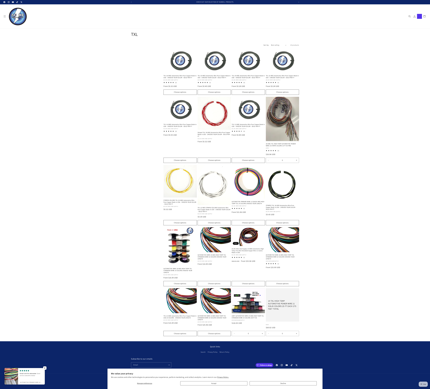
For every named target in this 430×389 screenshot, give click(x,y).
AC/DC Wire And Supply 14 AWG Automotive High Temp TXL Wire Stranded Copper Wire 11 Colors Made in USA (248, 251)
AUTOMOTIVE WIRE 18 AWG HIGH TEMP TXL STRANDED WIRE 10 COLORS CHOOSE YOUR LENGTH (177, 270)
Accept (213, 383)
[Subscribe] (168, 365)
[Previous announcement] (131, 2)
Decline (283, 383)
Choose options (180, 92)
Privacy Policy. (223, 377)
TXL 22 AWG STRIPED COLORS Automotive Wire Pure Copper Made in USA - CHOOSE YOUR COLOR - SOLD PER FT (214, 209)
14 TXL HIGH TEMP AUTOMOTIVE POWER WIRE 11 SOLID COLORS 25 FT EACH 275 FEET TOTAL (282, 305)
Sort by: (266, 45)
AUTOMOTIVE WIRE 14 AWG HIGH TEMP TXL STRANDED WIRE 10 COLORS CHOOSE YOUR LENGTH (212, 318)
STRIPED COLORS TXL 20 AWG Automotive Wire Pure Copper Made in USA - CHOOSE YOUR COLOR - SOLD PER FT (179, 202)
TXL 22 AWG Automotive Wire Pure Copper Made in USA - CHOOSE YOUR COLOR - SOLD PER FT (282, 77)
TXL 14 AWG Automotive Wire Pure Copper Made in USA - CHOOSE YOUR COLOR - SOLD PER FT (180, 125)
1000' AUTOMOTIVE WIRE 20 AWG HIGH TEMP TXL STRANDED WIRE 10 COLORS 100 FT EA (248, 317)
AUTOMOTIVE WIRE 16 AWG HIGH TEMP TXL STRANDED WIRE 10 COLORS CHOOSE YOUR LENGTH (280, 257)
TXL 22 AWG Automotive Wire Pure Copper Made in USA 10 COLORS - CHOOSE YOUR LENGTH (180, 317)
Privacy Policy (212, 352)
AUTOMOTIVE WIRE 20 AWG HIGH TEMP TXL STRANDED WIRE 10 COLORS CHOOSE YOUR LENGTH (212, 257)
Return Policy (224, 352)
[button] (4, 16)
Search (203, 352)
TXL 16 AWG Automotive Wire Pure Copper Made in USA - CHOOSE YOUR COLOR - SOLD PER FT (214, 77)
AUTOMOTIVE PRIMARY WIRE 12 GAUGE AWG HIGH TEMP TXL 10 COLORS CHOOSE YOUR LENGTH (248, 202)
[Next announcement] (298, 2)
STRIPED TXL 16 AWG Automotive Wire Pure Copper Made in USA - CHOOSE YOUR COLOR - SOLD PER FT (281, 207)
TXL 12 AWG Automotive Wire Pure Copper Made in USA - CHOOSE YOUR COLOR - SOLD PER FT (248, 125)
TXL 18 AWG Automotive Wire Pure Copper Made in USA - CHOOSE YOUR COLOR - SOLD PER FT (180, 77)
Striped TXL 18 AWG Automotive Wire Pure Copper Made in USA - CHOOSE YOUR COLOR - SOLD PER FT (214, 134)
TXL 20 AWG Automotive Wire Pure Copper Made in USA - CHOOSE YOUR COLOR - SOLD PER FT (248, 77)
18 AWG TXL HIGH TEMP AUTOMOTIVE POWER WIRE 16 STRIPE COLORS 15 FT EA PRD (281, 145)
